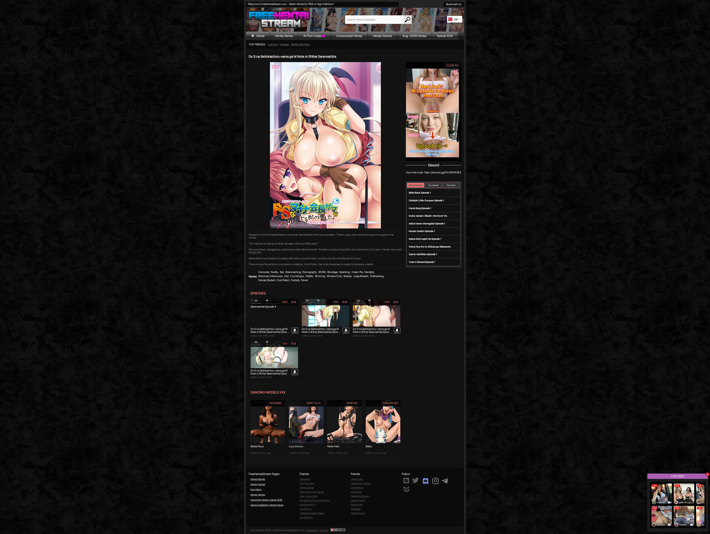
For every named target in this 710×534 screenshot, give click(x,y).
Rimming (320, 276)
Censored (263, 272)
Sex (282, 272)
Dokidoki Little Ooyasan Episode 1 (426, 200)
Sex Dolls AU (306, 517)
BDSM (322, 272)
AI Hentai (284, 44)
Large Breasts (361, 276)
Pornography (309, 272)
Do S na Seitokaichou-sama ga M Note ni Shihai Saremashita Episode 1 (270, 373)
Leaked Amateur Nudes (312, 513)
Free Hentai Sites (308, 496)
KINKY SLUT (314, 403)
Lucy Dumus (296, 446)
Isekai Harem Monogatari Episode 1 (427, 223)
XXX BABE (275, 403)
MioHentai (356, 492)
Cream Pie (357, 272)
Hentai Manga (257, 479)
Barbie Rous (257, 446)
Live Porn (273, 44)
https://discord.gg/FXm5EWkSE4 (442, 172)
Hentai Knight (358, 500)
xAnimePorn (357, 487)
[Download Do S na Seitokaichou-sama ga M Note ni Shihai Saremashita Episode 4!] (295, 330)
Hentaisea (305, 479)
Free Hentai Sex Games (312, 492)
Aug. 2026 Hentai (415, 36)
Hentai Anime (307, 487)
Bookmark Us (453, 4)
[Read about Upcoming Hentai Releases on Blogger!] (406, 481)
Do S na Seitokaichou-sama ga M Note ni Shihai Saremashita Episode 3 (321, 332)
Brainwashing (293, 272)
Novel (304, 280)
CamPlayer (305, 509)
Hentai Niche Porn (360, 496)
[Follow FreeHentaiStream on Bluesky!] (406, 489)
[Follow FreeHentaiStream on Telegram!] (445, 481)
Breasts (348, 276)
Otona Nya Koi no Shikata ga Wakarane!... (430, 246)
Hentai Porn (357, 479)
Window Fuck (334, 276)
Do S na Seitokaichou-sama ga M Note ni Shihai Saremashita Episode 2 (372, 332)
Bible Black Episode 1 (420, 192)
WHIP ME (352, 403)
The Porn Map (307, 483)
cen (284, 302)
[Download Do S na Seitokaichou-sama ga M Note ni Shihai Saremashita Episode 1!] (295, 372)
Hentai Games (257, 484)
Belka (369, 446)
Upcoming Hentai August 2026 (266, 500)
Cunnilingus (297, 276)
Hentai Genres (382, 36)
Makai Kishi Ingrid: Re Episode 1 (425, 239)
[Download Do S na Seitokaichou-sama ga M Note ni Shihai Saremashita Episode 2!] (397, 330)
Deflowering (376, 276)
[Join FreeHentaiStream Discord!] (425, 481)
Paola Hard (333, 446)
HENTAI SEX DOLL (300, 44)
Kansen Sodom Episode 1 (422, 231)
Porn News (256, 489)
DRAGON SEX (390, 403)
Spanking (344, 272)
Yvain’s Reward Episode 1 (422, 262)
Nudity (274, 272)
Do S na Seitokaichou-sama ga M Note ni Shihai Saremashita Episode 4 (270, 332)
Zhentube (356, 509)
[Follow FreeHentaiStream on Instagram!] (435, 481)
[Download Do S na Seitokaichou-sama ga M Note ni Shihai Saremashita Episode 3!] (346, 330)
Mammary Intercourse (270, 276)
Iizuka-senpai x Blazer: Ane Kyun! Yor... (429, 215)
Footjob (295, 280)
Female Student (266, 280)
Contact (324, 530)
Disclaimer (312, 530)
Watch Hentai (358, 513)
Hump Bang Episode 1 (420, 208)
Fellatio (309, 276)
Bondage (332, 272)
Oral (286, 276)
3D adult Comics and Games (314, 500)
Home (260, 36)
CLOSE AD (452, 65)
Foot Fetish (283, 280)
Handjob (369, 272)
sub (293, 302)
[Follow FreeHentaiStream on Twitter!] (415, 480)
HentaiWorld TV (308, 504)
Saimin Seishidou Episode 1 (423, 254)
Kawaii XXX (445, 36)
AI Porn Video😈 (314, 36)
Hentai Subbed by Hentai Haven (266, 505)
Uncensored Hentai (349, 36)
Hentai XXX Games (361, 483)
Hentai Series (284, 36)
